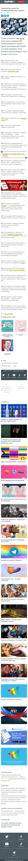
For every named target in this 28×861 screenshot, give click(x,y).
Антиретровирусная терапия (10, 363)
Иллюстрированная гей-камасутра (12, 480)
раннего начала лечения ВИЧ (17, 270)
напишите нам (4, 778)
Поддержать (21, 1)
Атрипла (4, 205)
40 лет (22, 38)
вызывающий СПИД (13, 71)
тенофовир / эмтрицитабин (14, 234)
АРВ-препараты (6, 366)
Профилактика (12, 12)
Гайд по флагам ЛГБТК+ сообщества (13, 461)
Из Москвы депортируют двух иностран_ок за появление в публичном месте (11, 441)
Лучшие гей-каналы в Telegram (11, 560)
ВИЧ (15, 366)
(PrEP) (23, 262)
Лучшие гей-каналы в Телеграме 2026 (13, 640)
